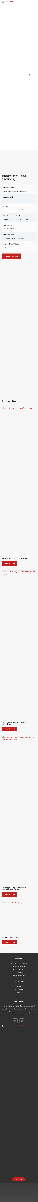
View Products (19, 989)
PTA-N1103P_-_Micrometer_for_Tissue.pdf (15, 280)
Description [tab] (10, 271)
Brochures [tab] (24, 271)
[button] (11, 256)
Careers (19, 995)
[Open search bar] (30, 75)
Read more (9, 563)
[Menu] (34, 75)
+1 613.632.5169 (20, 969)
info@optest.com (19, 975)
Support (19, 992)
